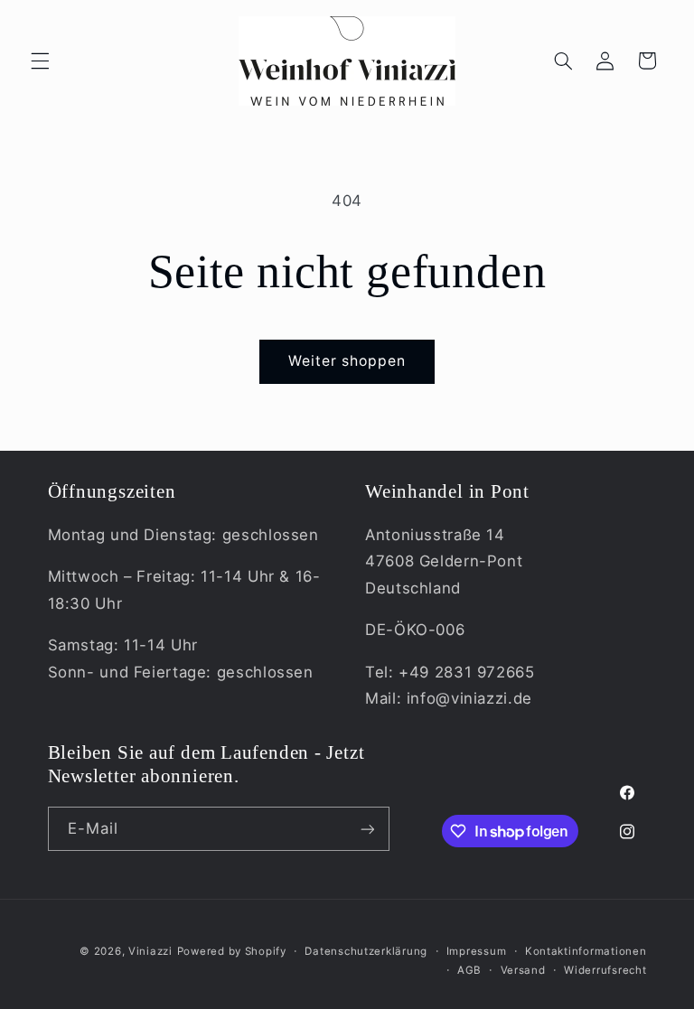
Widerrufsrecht (605, 970)
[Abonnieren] (367, 829)
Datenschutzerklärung (366, 951)
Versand (523, 970)
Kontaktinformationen (586, 951)
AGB (469, 970)
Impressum (476, 951)
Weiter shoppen (347, 360)
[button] (40, 60)
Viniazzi (150, 951)
